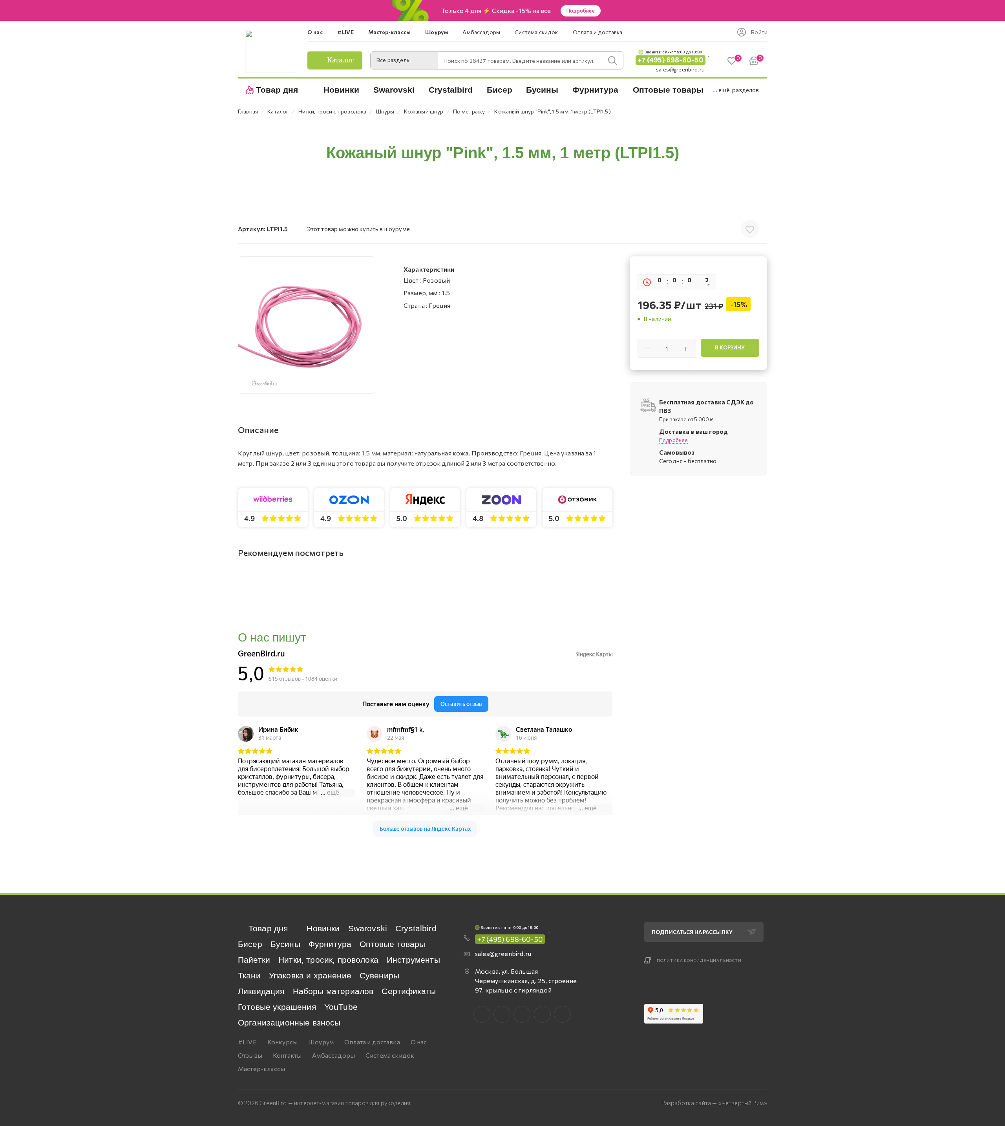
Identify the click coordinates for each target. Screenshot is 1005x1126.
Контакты (287, 1055)
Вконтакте (481, 1014)
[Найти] (612, 60)
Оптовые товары (392, 944)
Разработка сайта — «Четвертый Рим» (714, 1102)
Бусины (285, 944)
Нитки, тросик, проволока (328, 959)
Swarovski (367, 928)
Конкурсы (282, 1042)
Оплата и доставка (372, 1042)
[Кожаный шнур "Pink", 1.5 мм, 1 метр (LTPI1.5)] (306, 325)
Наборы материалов (333, 991)
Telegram (521, 1014)
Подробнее (580, 10)
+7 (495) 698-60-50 (671, 60)
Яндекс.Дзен (562, 1014)
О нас (419, 1042)
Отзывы (250, 1055)
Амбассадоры (333, 1055)
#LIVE (247, 1042)
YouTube (341, 1006)
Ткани (249, 975)
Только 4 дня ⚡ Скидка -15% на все (496, 10)
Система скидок (389, 1055)
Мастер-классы (261, 1068)
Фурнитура (330, 944)
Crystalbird (416, 928)
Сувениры (379, 975)
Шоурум (321, 1042)
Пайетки (254, 959)
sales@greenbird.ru (680, 69)
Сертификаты (409, 991)
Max (501, 1014)
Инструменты (413, 959)
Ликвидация (261, 991)
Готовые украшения (277, 1006)
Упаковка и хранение (310, 975)
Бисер (250, 944)
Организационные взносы (289, 1022)
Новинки (323, 928)
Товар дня (268, 928)
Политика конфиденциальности (699, 960)
